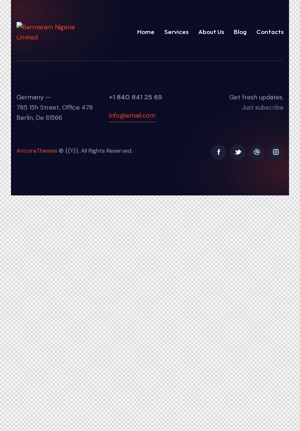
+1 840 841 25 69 (135, 97)
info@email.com (132, 115)
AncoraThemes (36, 151)
